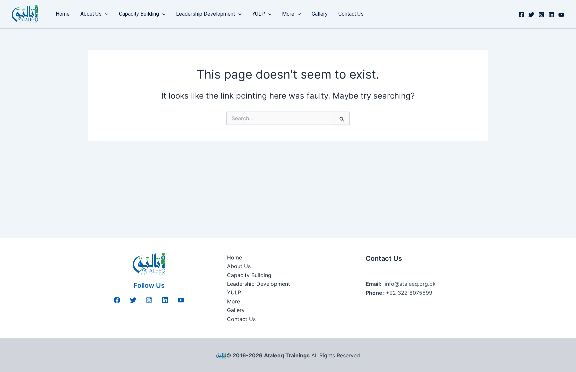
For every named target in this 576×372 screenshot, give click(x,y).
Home (63, 14)
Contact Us (351, 14)
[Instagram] (541, 15)
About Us (91, 14)
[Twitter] (531, 15)
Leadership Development (205, 14)
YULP (258, 14)
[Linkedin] (551, 15)
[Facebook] (521, 15)
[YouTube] (561, 15)
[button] (105, 14)
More (288, 14)
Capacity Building (139, 14)
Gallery (320, 14)
